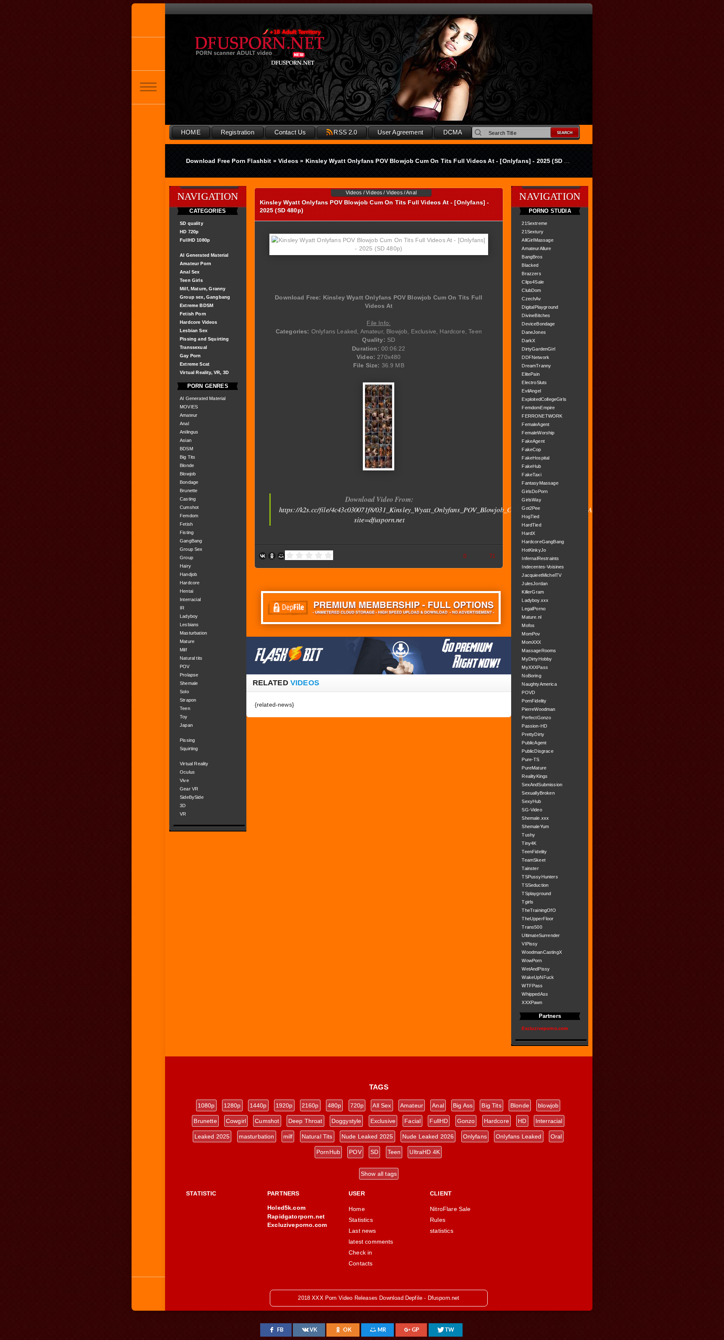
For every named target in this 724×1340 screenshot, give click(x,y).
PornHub (328, 1152)
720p (357, 1105)
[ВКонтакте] (262, 556)
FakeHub (531, 466)
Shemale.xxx (535, 818)
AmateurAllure (536, 248)
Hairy (185, 565)
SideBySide (192, 797)
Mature (187, 641)
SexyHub (531, 801)
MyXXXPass (535, 667)
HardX (528, 533)
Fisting (187, 532)
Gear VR (189, 788)
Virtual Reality (194, 763)
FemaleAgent (535, 424)
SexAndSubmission (542, 784)
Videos (354, 193)
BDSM (186, 448)
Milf (183, 649)
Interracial (190, 599)
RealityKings (535, 776)
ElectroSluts (534, 382)
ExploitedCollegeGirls (544, 399)
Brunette (188, 490)
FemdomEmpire (538, 407)
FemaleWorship (538, 432)
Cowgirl (236, 1121)
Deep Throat (305, 1121)
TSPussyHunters (540, 876)
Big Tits (187, 457)
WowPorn (532, 960)
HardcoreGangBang (543, 541)
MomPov (531, 633)
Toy (184, 716)
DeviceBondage (538, 323)
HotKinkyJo (534, 550)
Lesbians (189, 624)
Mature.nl (531, 617)
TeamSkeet (534, 859)
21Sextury (532, 231)
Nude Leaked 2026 (428, 1136)
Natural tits (191, 658)
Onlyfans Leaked (519, 1136)
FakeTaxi (531, 474)
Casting (188, 498)
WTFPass (532, 985)
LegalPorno (534, 608)
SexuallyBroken (538, 792)
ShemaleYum (535, 826)
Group (186, 557)
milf (288, 1136)
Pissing (187, 740)
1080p (206, 1105)
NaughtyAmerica (539, 684)
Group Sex (191, 549)
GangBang (191, 540)
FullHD (438, 1121)
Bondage (189, 482)
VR (183, 813)
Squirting (189, 748)
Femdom (189, 515)
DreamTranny (536, 365)
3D (183, 805)
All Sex (381, 1105)
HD (522, 1121)
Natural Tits (317, 1136)
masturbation (256, 1136)
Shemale (189, 683)
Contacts (360, 1263)
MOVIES (189, 406)
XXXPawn (532, 1002)
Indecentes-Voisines (543, 566)
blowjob (548, 1105)
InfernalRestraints (540, 558)
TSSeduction (535, 885)
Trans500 (532, 926)
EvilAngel (531, 390)
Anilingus (189, 431)
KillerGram (533, 591)
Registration (237, 132)
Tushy (528, 834)
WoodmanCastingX (542, 952)
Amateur (188, 415)
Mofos (528, 625)
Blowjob (188, 473)
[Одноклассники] (272, 556)
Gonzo (466, 1121)
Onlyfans (475, 1136)
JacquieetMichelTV (541, 575)
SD (374, 1152)
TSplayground (536, 893)
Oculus (187, 772)
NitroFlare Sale (450, 1209)
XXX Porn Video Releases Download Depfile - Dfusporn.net (278, 47)
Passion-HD (534, 725)
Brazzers (531, 273)
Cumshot (189, 507)
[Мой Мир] (281, 556)
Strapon (188, 699)
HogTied (530, 516)
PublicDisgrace (537, 751)
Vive (184, 780)
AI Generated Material (203, 398)
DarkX (528, 340)
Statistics (361, 1219)
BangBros (532, 256)
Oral (556, 1136)
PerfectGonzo (536, 717)
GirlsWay (531, 499)
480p (334, 1105)
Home (357, 1209)
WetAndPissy (536, 968)
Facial (412, 1121)
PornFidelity (534, 700)
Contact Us (290, 132)
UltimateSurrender (541, 935)
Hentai (186, 591)
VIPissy (530, 943)
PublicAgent (534, 742)
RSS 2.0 (345, 132)
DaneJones (534, 332)
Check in (360, 1252)
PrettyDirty (533, 734)
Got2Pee (531, 508)
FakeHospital (535, 457)
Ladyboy (189, 616)
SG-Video (532, 809)
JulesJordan (535, 583)
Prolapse (189, 674)
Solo (184, 691)
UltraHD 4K (424, 1152)
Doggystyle (346, 1121)
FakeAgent (533, 441)
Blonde (187, 465)
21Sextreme (534, 223)
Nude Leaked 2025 (367, 1136)
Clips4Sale (533, 281)
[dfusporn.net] (148, 20)
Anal (184, 423)
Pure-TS (530, 759)
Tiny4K (529, 843)
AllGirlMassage (537, 240)
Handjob (188, 574)
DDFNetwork (535, 357)
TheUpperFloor (537, 918)
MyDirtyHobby (537, 658)
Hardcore (189, 582)
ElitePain (531, 374)
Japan (186, 725)
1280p (232, 1105)
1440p (258, 1105)
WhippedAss (535, 994)
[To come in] (148, 53)
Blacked (530, 265)
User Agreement (400, 132)
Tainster (530, 868)
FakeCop (531, 449)
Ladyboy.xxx (535, 600)
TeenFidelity (534, 851)
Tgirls (527, 901)
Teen (185, 708)
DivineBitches (536, 315)
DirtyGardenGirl (538, 348)
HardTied (531, 524)
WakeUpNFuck (538, 977)
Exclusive (383, 1121)
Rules (437, 1219)
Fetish (186, 524)
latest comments (371, 1241)
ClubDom (531, 290)
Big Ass (463, 1105)
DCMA (453, 132)
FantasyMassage (540, 482)
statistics (441, 1230)
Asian (185, 440)
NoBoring (531, 675)
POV (185, 666)
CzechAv (531, 298)
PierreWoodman (538, 709)
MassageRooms (539, 650)
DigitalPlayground (540, 307)
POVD (528, 692)
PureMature (534, 767)
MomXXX (531, 642)
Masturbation (193, 632)
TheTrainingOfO (539, 910)
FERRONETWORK (542, 415)
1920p (284, 1105)
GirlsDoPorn (535, 491)
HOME (191, 132)
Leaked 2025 (212, 1136)
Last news (362, 1230)
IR (182, 607)
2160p (310, 1105)
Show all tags (379, 1173)
